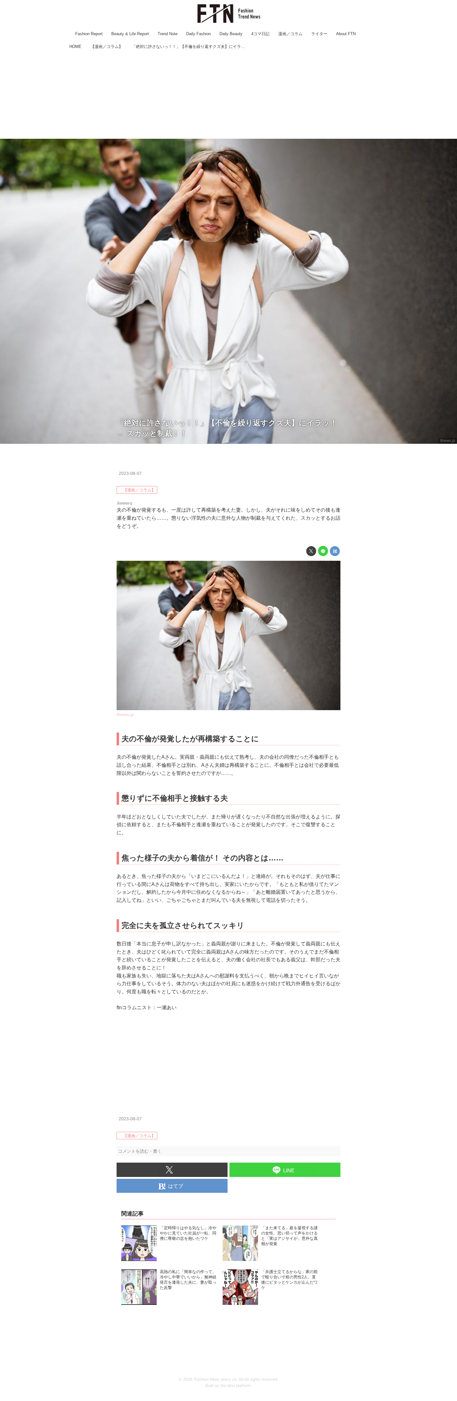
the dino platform (235, 1385)
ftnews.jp (447, 440)
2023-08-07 (130, 473)
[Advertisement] (228, 94)
